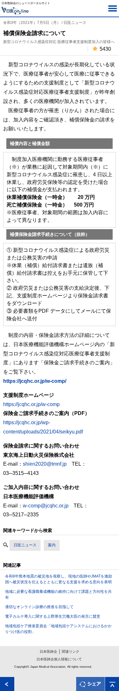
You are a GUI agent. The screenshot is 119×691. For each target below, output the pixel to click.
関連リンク (70, 651)
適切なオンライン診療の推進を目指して (39, 607)
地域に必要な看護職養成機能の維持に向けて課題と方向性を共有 (58, 594)
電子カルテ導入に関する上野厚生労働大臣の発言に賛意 (52, 616)
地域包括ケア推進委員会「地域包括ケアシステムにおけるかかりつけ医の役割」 (58, 629)
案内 (52, 545)
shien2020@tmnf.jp (45, 464)
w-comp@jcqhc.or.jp (46, 505)
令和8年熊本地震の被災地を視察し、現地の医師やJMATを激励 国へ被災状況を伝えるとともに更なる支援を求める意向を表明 (60, 579)
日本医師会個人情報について (59, 659)
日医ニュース (25, 545)
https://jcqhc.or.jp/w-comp (31, 404)
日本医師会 (48, 651)
